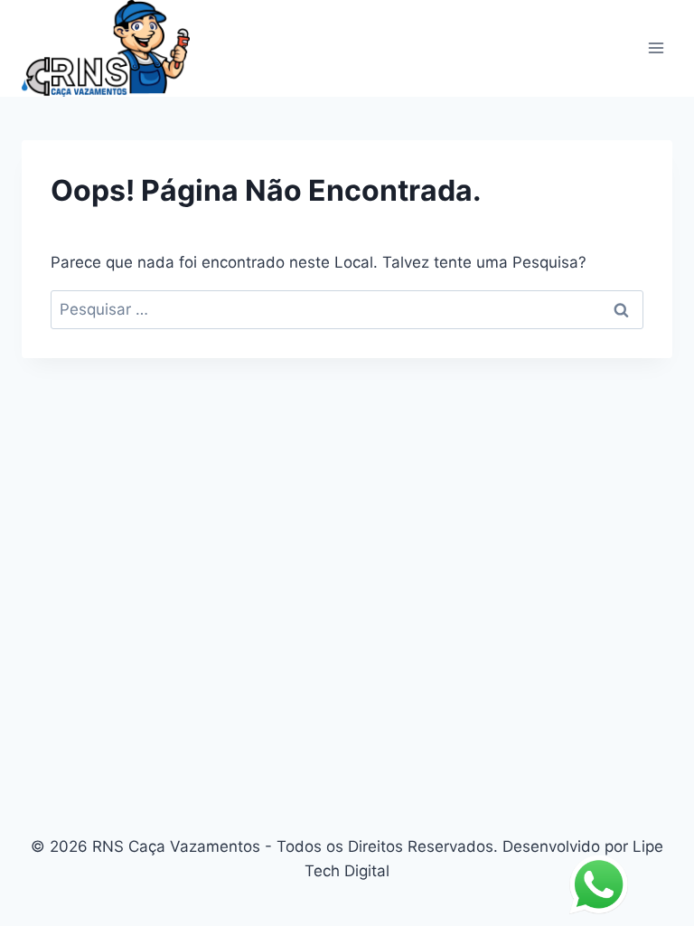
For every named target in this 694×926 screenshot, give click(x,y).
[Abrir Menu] (655, 48)
